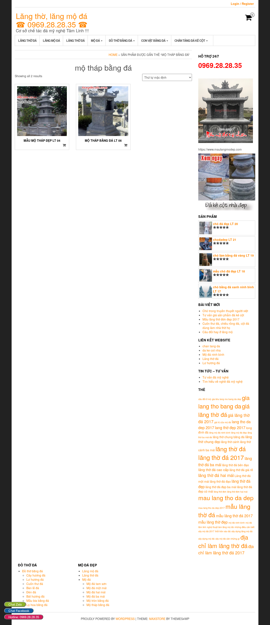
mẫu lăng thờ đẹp (213, 522)
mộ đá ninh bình (236, 522)
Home (113, 55)
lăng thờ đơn (220, 491)
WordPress (125, 619)
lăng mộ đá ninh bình (219, 432)
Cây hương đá (35, 575)
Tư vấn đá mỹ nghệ (215, 377)
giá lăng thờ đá (224, 410)
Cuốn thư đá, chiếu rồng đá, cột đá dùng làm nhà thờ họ (225, 325)
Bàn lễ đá (32, 588)
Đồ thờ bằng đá (121, 40)
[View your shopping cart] (248, 19)
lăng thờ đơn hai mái (237, 491)
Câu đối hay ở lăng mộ (217, 332)
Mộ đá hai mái (95, 592)
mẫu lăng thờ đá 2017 (234, 515)
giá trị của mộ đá (222, 422)
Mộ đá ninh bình (213, 354)
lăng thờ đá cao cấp (213, 469)
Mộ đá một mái (96, 588)
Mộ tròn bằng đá (97, 600)
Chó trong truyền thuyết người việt (225, 311)
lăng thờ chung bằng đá (228, 437)
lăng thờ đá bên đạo (235, 465)
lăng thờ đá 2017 (221, 457)
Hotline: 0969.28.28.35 (23, 617)
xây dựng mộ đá (206, 538)
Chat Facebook (18, 610)
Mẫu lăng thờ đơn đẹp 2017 (220, 319)
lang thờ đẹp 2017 (230, 427)
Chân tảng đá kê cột (190, 40)
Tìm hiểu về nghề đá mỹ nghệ (222, 381)
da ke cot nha (211, 350)
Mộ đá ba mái (95, 596)
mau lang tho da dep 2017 (211, 507)
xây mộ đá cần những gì (227, 538)
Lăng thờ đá (27, 40)
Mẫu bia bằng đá (37, 600)
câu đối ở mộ (204, 399)
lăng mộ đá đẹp (239, 432)
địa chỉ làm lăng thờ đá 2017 (226, 549)
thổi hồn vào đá (223, 531)
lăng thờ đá (231, 448)
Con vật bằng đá (153, 40)
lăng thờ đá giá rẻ (241, 470)
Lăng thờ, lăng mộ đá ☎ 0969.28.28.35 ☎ (52, 20)
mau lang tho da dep (226, 497)
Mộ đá (95, 40)
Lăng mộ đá (51, 40)
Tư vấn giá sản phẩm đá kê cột (223, 315)
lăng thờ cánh (230, 442)
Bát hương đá (35, 596)
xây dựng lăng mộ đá (241, 531)
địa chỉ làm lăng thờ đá (223, 541)
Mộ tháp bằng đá (97, 605)
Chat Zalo (15, 604)
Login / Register (242, 3)
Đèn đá (31, 592)
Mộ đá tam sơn (96, 584)
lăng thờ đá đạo (220, 481)
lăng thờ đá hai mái (216, 475)
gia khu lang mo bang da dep (226, 399)
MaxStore (157, 619)
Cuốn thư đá (34, 584)
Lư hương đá (211, 363)
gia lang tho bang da (224, 401)
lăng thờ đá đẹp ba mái (220, 487)
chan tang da (211, 346)
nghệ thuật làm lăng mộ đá (220, 527)
